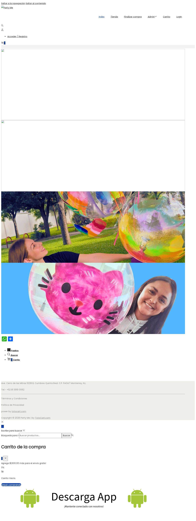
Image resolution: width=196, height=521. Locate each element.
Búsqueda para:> (10, 435)
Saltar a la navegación (13, 3)
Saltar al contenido (36, 3)
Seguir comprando (11, 484)
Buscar (66, 435)
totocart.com (19, 411)
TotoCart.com (42, 417)
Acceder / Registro (17, 36)
